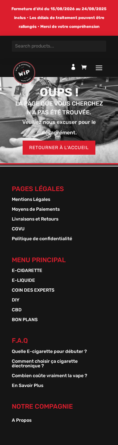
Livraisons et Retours (35, 219)
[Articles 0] (85, 68)
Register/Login (73, 67)
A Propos (21, 420)
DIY (15, 300)
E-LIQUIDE (23, 280)
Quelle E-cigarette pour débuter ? (49, 351)
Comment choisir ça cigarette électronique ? (45, 364)
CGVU (18, 229)
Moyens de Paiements (36, 209)
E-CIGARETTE (27, 270)
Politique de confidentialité (42, 239)
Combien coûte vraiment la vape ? (49, 376)
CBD (17, 310)
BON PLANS (25, 320)
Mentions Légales (31, 199)
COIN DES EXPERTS (33, 290)
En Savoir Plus (27, 385)
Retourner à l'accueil (59, 147)
